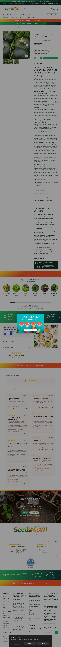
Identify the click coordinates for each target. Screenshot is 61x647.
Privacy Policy (36, 639)
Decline (43, 643)
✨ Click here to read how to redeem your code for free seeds (30, 328)
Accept (30, 643)
